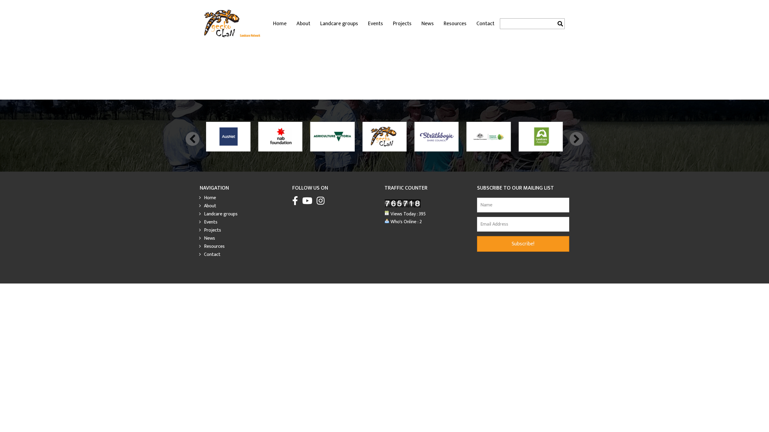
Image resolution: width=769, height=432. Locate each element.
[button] (192, 139)
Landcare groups (339, 23)
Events (375, 23)
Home (280, 23)
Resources (455, 23)
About (303, 23)
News (427, 23)
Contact (485, 23)
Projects (402, 23)
